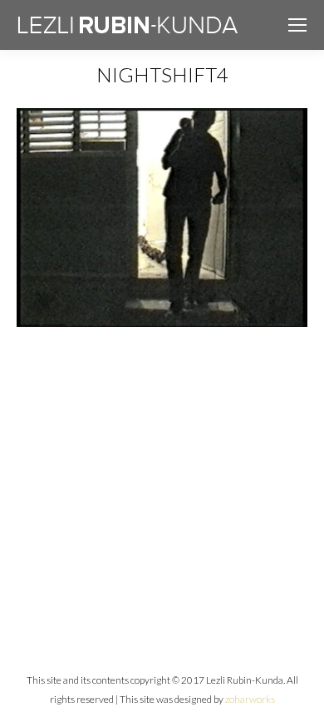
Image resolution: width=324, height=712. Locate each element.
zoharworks (250, 699)
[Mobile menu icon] (297, 25)
